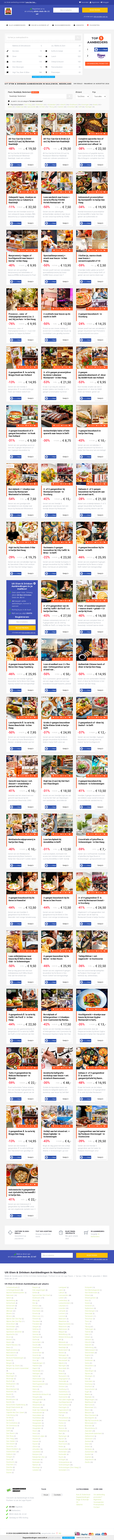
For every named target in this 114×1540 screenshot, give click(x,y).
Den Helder (10, 1441)
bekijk (30, 165)
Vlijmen (87, 1374)
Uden (87, 1334)
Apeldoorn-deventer (14, 1332)
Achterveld (10, 1306)
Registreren (95, 2)
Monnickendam (64, 1345)
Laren (61, 1290)
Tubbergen (89, 1329)
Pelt (60, 1415)
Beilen (8, 1360)
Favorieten (85, 2)
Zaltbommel (89, 1436)
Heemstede (37, 1379)
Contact (97, 1507)
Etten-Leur (36, 1316)
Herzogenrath (38, 1400)
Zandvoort (89, 1439)
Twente (88, 1332)
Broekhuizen (11, 1399)
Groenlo (36, 1355)
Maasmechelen (64, 1324)
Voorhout (88, 1386)
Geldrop (36, 1329)
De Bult (9, 1420)
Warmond (88, 1405)
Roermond (63, 1444)
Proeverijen (66, 72)
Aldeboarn (10, 1308)
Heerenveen (37, 1381)
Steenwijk (88, 1313)
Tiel (86, 1324)
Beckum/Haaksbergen (14, 1358)
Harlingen (36, 1374)
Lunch (66, 56)
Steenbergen (90, 1311)
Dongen (9, 1457)
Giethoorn (36, 1337)
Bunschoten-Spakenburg (15, 1405)
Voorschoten (90, 1389)
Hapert (35, 1368)
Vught (87, 1392)
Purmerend (63, 1420)
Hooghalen (37, 1428)
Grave (35, 1350)
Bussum (9, 1410)
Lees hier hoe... (31, 2)
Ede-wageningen (39, 1290)
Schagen (62, 1460)
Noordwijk (62, 1368)
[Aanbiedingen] (22, 1490)
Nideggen (62, 1355)
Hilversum (36, 1407)
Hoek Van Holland (39, 1410)
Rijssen (61, 1439)
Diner (27, 56)
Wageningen (89, 1400)
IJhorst (35, 1447)
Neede (61, 1353)
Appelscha (10, 1334)
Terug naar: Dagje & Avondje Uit (44, 76)
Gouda (35, 1345)
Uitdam (87, 1337)
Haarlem (61, 107)
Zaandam (88, 1431)
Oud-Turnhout (64, 1405)
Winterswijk (89, 1423)
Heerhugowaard (39, 1384)
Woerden (88, 1426)
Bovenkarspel (11, 1389)
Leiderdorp (63, 1300)
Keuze (46, 1495)
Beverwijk (9, 1379)
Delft (80, 107)
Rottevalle (62, 1454)
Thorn (87, 1321)
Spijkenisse (89, 1308)
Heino (35, 1389)
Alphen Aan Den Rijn (13, 1319)
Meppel (61, 1332)
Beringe (9, 1373)
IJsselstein (37, 1452)
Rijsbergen (63, 1436)
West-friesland (90, 1415)
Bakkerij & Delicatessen (27, 46)
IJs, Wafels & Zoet (66, 46)
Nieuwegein (63, 1358)
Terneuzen (89, 1316)
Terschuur (89, 1319)
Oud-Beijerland (64, 1402)
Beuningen (10, 1376)
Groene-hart (37, 1353)
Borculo (9, 1386)
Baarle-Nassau (11, 1345)
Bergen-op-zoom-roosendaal (17, 1368)
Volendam (89, 1381)
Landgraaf (62, 1287)
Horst (35, 1433)
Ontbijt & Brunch (66, 62)
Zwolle (87, 1462)
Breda (95, 104)
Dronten (9, 1470)
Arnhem (42, 107)
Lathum (61, 1293)
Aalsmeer (10, 1295)
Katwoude (36, 1460)
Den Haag (28, 104)
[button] (78, 37)
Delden (9, 1428)
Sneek (87, 1303)
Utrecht (62, 104)
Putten (61, 1423)
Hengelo (36, 1397)
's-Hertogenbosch (13, 1290)
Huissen (36, 1441)
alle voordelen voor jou (101, 16)
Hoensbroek (37, 1413)
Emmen (35, 1306)
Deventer (9, 1446)
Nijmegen (89, 107)
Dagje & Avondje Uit (40, 25)
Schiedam (62, 1470)
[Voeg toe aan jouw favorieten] (9, 116)
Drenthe (9, 1467)
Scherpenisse (64, 1462)
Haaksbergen (38, 1363)
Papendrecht (64, 1410)
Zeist (87, 1444)
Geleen (35, 1332)
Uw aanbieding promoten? (97, 63)
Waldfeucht (89, 1402)
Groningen (85, 104)
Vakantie (80, 25)
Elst (34, 1303)
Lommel (62, 1316)
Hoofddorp (37, 1418)
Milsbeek (62, 1342)
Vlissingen (89, 1376)
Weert (87, 1410)
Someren (88, 1306)
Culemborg (10, 1415)
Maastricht (63, 1327)
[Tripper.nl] (101, 56)
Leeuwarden (31, 107)
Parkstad (62, 1413)
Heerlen (36, 1386)
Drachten (9, 1465)
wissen (36, 92)
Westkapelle (89, 1418)
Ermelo (35, 1313)
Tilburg (51, 107)
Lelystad (62, 1306)
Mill (60, 1340)
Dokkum (9, 1454)
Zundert (88, 1454)
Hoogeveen (37, 1423)
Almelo (9, 1313)
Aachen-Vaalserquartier (15, 1293)
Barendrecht (11, 1353)
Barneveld (10, 1355)
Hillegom (36, 1402)
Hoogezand (37, 1426)
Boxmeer (9, 1392)
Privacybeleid (99, 1505)
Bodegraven (11, 1384)
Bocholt (9, 1381)
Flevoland (36, 1321)
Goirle (35, 1340)
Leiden (10, 107)
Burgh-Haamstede (13, 1407)
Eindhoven (73, 104)
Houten (35, 1439)
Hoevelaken (37, 1415)
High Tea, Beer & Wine (27, 72)
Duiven (8, 1473)
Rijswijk (61, 1441)
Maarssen (62, 1319)
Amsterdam (52, 104)
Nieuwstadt (63, 1360)
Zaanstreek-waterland (93, 1433)
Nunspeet (62, 1376)
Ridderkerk (63, 1431)
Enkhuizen (36, 1308)
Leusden (62, 1308)
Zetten (87, 1447)
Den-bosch (10, 1444)
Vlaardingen (89, 1371)
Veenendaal (89, 1353)
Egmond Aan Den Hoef (41, 1295)
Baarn (8, 1347)
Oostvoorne (63, 1397)
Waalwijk (88, 1397)
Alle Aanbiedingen (17, 25)
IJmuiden (36, 1449)
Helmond (36, 1392)
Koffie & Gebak (66, 51)
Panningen (63, 1407)
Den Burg (9, 1436)
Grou (34, 1360)
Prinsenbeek (63, 1418)
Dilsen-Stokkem (12, 1449)
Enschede (36, 1311)
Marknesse (63, 1329)
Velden (87, 1358)
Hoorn (35, 1431)
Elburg (35, 1300)
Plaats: (23, 92)
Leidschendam (64, 1303)
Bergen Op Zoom (12, 1366)
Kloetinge (36, 1467)
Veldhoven (89, 1360)
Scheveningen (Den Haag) (69, 1467)
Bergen (9, 1363)
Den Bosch (10, 1433)
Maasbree (62, 1321)
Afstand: (79, 92)
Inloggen (105, 2)
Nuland (61, 1374)
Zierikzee (88, 1449)
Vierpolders (89, 1366)
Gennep (36, 1334)
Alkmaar (9, 1311)
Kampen (36, 1454)
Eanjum (35, 1287)
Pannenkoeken (66, 67)
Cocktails (57, 1495)
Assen (8, 1342)
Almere (9, 1316)
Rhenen (61, 1428)
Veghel (87, 1355)
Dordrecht (10, 1462)
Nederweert (63, 1350)
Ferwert (35, 1319)
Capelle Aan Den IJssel (15, 1412)
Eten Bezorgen (27, 67)
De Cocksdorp (11, 1423)
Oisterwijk (62, 1381)
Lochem (62, 1313)
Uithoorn (88, 1340)
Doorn (8, 1459)
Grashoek (36, 1347)
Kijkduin (35, 1465)
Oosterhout (63, 1392)
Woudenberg (90, 1428)
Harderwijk (37, 1371)
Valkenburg (89, 1347)
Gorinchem (37, 1342)
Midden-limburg (64, 1337)
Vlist (86, 1379)
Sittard (87, 1295)
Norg (60, 1371)
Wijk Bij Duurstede (92, 1420)
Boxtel (8, 1394)
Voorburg (88, 1384)
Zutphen (88, 1457)
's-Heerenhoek (11, 1287)
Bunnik (8, 1402)
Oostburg (62, 1389)
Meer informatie (68, 1537)
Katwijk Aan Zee (39, 1457)
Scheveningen (64, 1465)
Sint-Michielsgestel (92, 1290)
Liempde (62, 1311)
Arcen (8, 1337)
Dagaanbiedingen (62, 25)
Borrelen (27, 51)
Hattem (35, 1376)
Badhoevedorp (12, 1350)
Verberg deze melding (83, 1537)
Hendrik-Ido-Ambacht (41, 1394)
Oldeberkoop (64, 1384)
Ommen (62, 1386)
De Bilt (8, 1418)
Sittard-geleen (90, 1298)
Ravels (61, 1426)
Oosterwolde (64, 1394)
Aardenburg (10, 1300)
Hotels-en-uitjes (39, 1436)
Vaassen (88, 1345)
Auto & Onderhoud (83, 1495)
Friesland (36, 1324)
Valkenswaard (90, 1350)
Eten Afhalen (27, 62)
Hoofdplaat (37, 1420)
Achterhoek (10, 1303)
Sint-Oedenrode (91, 1293)
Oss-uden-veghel (65, 1400)
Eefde (35, 1293)
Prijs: (94, 92)
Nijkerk (61, 1363)
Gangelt (35, 1327)
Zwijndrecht (89, 1460)
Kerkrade (36, 1462)
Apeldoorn (10, 1329)
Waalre (87, 1394)
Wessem (88, 1413)
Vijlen (87, 1368)
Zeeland (88, 1441)
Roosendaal (63, 1449)
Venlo (87, 1363)
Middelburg (63, 1334)
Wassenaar (89, 1407)
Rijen (60, 1433)
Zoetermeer (20, 107)
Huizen (35, 1444)
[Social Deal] (101, 49)
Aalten (8, 1298)
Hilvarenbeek (37, 1405)
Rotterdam (39, 104)
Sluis (87, 1300)
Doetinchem (11, 1452)
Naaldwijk (62, 1347)
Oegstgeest (63, 1379)
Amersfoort (71, 107)
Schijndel (88, 1287)
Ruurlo (61, 1457)
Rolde (61, 1447)
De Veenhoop (11, 1426)
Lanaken (36, 1470)
